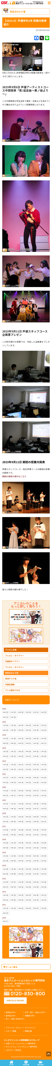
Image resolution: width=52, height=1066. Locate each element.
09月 (28, 725)
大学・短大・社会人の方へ (35, 1012)
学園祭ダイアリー (12, 661)
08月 (5, 712)
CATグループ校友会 (13, 1050)
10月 (20, 725)
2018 (4, 813)
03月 (43, 712)
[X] (41, 38)
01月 (13, 717)
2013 (4, 878)
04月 (35, 712)
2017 (4, 826)
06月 (20, 712)
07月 (13, 712)
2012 (4, 891)
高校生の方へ (11, 1012)
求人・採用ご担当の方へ (15, 1019)
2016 (4, 839)
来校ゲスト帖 (10, 678)
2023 (4, 748)
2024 (4, 735)
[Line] (47, 38)
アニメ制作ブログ (12, 690)
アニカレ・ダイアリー (14, 655)
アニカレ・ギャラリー (14, 667)
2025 (4, 722)
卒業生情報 (10, 684)
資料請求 (40, 1064)
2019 (4, 800)
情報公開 (28, 1031)
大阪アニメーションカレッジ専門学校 (20, 1043)
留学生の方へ (11, 1015)
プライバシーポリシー (14, 1027)
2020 (4, 787)
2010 (4, 918)
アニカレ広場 (10, 649)
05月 (28, 712)
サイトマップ (30, 1027)
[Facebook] (36, 38)
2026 (4, 708)
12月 (5, 725)
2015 (4, 852)
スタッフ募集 (11, 1031)
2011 (4, 904)
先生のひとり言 (11, 673)
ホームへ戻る (11, 966)
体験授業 (26, 1064)
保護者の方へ (30, 1015)
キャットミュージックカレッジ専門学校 (21, 1046)
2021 (4, 774)
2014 (4, 865)
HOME (11, 1064)
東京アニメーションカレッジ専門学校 (24, 979)
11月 (13, 725)
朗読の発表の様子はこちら (14, 476)
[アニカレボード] (15, 998)
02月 (5, 717)
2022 (4, 761)
